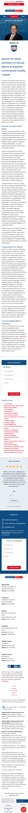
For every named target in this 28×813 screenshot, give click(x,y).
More (23, 16)
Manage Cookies (7, 709)
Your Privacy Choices (11, 707)
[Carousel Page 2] (14, 495)
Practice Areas (7, 400)
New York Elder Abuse (10, 445)
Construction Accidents (11, 413)
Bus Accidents (8, 411)
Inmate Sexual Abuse (10, 435)
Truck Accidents (8, 409)
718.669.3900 (10, 634)
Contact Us (14, 16)
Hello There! (22, 804)
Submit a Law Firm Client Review (14, 506)
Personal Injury (12, 714)
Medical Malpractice (10, 424)
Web (14, 692)
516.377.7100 (10, 660)
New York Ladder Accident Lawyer (14, 450)
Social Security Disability (11, 432)
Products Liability (9, 422)
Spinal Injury (12, 726)
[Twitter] (12, 666)
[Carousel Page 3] (17, 495)
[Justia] (18, 666)
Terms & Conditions (7, 767)
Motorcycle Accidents (10, 407)
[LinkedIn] (15, 666)
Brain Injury (5, 726)
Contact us (22, 336)
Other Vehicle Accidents (11, 415)
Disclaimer (14, 688)
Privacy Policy (14, 690)
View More (14, 500)
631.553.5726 (10, 647)
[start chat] (23, 809)
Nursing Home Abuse (8, 725)
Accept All (8, 805)
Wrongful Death (9, 433)
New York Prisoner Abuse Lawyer (14, 405)
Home (4, 16)
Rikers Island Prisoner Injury (15, 728)
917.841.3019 (10, 604)
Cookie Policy (22, 707)
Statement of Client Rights (14, 765)
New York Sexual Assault (11, 437)
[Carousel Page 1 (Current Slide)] (10, 495)
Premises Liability (9, 420)
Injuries (6, 439)
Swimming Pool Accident (11, 448)
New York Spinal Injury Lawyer (13, 452)
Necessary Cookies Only (8, 809)
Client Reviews (14, 461)
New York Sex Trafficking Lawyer (14, 446)
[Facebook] (9, 666)
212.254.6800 (10, 591)
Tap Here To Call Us (14, 4)
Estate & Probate (11, 716)
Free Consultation (14, 362)
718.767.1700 (10, 619)
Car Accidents (8, 404)
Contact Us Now (14, 394)
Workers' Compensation (11, 430)
